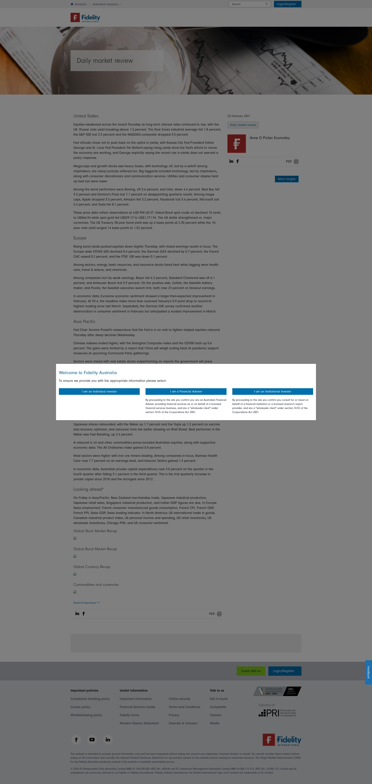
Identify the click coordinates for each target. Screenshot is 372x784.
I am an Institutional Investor (272, 391)
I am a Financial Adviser (186, 391)
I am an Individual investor (99, 391)
